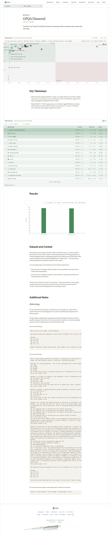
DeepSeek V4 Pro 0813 (15, 175)
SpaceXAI (51, 41)
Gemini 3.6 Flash (14, 146)
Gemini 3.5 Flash (14, 165)
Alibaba (8, 41)
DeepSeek (27, 41)
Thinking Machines (59, 41)
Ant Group (14, 41)
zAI (71, 41)
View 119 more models (54, 181)
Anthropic (21, 41)
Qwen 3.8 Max (13, 143)
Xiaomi (67, 41)
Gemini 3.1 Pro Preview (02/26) (43, 99)
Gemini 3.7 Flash (14, 139)
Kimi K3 (11, 159)
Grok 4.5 (12, 162)
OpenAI (45, 41)
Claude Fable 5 (50, 104)
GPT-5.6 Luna (13, 178)
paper (65, 252)
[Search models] (6, 124)
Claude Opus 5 (13, 149)
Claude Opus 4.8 (13, 172)
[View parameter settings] (106, 130)
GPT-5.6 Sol (12, 133)
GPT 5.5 (11, 156)
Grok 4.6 (12, 136)
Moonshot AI (39, 41)
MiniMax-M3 (12, 169)
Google (32, 41)
